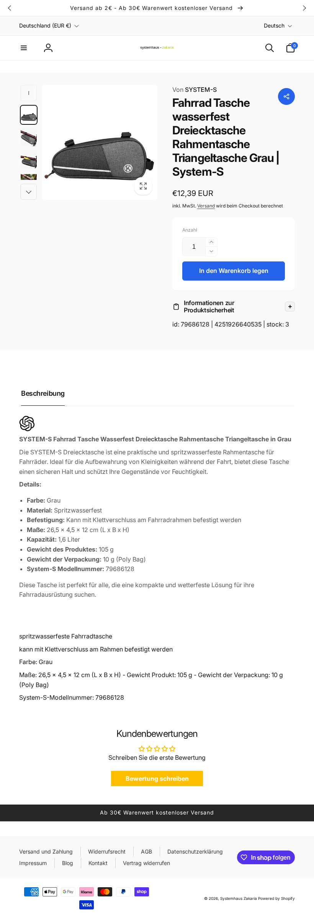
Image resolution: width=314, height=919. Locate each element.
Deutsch (274, 25)
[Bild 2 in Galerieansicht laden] (29, 137)
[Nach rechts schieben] (304, 8)
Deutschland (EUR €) (45, 25)
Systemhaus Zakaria (238, 898)
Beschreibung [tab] (43, 393)
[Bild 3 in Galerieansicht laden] (29, 159)
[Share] (286, 96)
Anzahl (189, 229)
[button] (23, 47)
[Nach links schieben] (10, 8)
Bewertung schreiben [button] (157, 778)
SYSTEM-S (194, 89)
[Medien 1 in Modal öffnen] (99, 142)
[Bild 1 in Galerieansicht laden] (29, 115)
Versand (206, 206)
